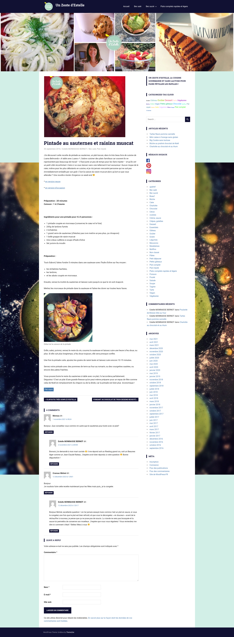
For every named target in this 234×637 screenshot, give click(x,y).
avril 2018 (154, 398)
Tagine (152, 287)
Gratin (148, 100)
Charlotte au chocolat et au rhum (164, 146)
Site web (47, 602)
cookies (153, 215)
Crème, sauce (155, 218)
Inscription (154, 462)
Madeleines (154, 246)
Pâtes (169, 107)
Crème (152, 104)
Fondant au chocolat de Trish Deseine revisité (114, 399)
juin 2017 (154, 420)
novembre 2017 (156, 407)
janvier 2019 (155, 376)
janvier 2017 (155, 436)
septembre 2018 (156, 386)
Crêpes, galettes (156, 221)
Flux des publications (159, 468)
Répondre (49, 432)
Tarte (175, 100)
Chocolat (177, 104)
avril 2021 (154, 342)
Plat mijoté (101, 149)
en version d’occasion (55, 188)
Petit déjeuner (155, 258)
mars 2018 (154, 401)
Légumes (163, 107)
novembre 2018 (156, 379)
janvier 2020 (155, 370)
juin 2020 (154, 361)
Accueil (126, 6)
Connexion (154, 465)
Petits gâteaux (166, 104)
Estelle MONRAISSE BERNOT (74, 149)
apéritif (153, 187)
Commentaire (50, 552)
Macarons (154, 243)
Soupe (172, 107)
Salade (153, 107)
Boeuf (152, 196)
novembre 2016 (156, 442)
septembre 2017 (156, 414)
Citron (152, 212)
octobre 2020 (155, 354)
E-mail (47, 594)
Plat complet (180, 107)
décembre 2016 (156, 439)
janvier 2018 (155, 404)
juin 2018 (154, 392)
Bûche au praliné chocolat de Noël (164, 143)
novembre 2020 (156, 351)
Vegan (157, 104)
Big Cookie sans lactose (160, 140)
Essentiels (154, 227)
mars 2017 (154, 429)
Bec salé (137, 6)
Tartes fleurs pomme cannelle (162, 134)
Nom (46, 587)
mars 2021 (154, 345)
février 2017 (155, 432)
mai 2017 (154, 423)
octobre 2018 (155, 382)
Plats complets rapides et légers (174, 6)
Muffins (184, 104)
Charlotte (148, 110)
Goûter (161, 100)
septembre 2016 (156, 448)
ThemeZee (70, 632)
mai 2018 (154, 395)
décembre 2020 (156, 348)
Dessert (168, 100)
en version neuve (52, 181)
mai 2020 (154, 364)
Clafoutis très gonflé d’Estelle (61, 399)
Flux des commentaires (160, 471)
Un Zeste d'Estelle (70, 5)
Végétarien (181, 100)
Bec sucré (150, 6)
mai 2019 (154, 373)
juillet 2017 (154, 417)
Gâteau (154, 100)
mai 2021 (154, 339)
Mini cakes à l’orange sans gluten (164, 137)
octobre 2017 (155, 411)
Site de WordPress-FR (159, 474)
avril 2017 (154, 426)
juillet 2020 (154, 358)
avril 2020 (154, 367)
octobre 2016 (155, 445)
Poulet (152, 277)
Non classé (154, 252)
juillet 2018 (154, 389)
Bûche (148, 104)
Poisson (153, 274)
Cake (157, 107)
